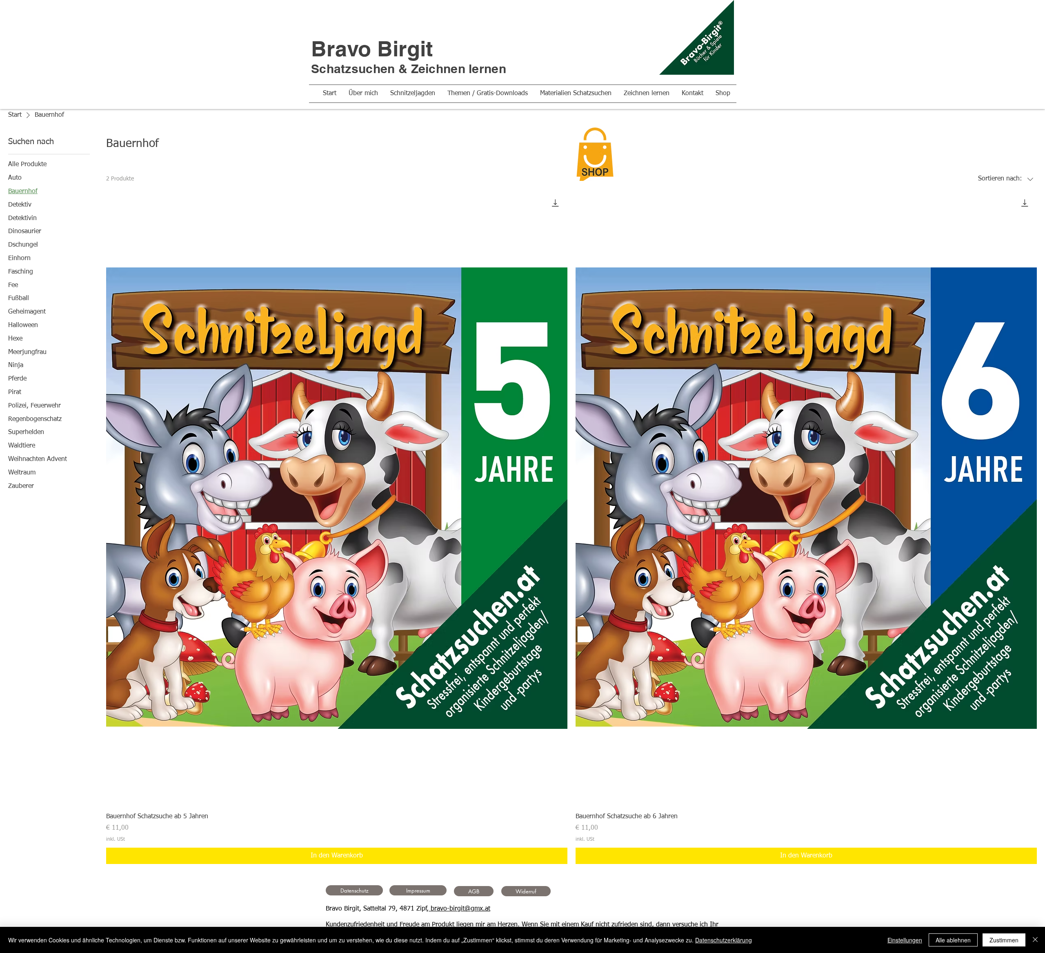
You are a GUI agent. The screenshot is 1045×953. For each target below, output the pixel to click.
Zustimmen (1003, 940)
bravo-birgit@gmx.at (459, 909)
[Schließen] (1035, 939)
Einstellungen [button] (904, 940)
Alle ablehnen (953, 940)
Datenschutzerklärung (723, 940)
